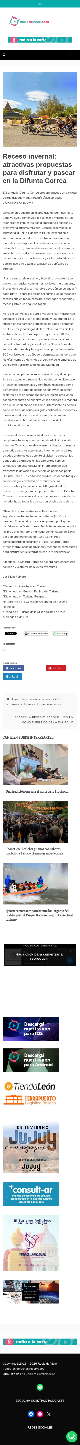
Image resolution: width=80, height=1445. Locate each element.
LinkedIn (14, 676)
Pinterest (57, 668)
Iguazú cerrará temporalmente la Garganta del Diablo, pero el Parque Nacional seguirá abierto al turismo (39, 915)
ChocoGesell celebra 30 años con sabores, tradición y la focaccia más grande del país (34, 851)
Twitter (36, 668)
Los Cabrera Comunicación (37, 1374)
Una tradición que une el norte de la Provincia (37, 791)
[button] (71, 1436)
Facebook (14, 668)
